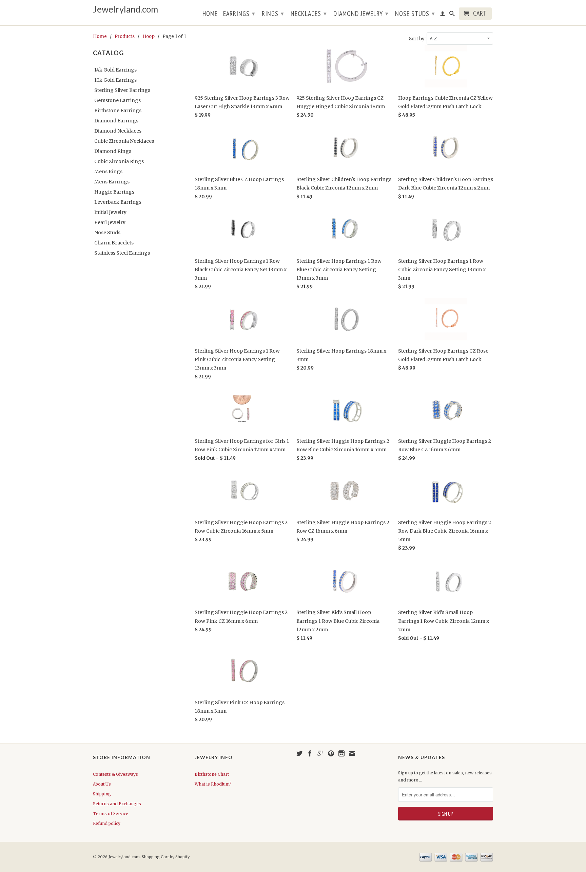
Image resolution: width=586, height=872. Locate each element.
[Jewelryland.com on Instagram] (341, 753)
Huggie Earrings (114, 192)
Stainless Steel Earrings (122, 253)
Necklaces (309, 13)
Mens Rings (108, 172)
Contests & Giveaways (115, 774)
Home (210, 14)
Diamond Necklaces (117, 131)
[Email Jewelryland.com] (352, 753)
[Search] (452, 15)
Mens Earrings (112, 182)
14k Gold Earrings (115, 70)
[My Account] (443, 15)
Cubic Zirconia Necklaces (124, 141)
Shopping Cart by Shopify (166, 856)
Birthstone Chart (212, 774)
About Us (102, 784)
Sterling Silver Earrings (122, 90)
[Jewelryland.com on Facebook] (310, 753)
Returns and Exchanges (117, 803)
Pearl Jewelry (109, 222)
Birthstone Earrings (117, 110)
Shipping (102, 793)
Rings (273, 13)
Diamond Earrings (116, 121)
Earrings (239, 13)
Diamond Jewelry (361, 13)
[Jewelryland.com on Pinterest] (331, 753)
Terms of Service (110, 813)
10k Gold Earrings (115, 80)
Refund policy (106, 823)
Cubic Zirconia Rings (119, 161)
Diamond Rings (112, 151)
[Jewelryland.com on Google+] (320, 753)
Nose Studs (415, 13)
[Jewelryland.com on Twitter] (299, 753)
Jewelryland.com (125, 9)
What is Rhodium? (213, 784)
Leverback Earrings (117, 202)
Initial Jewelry (110, 212)
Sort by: (418, 39)
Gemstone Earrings (117, 100)
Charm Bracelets (114, 243)
